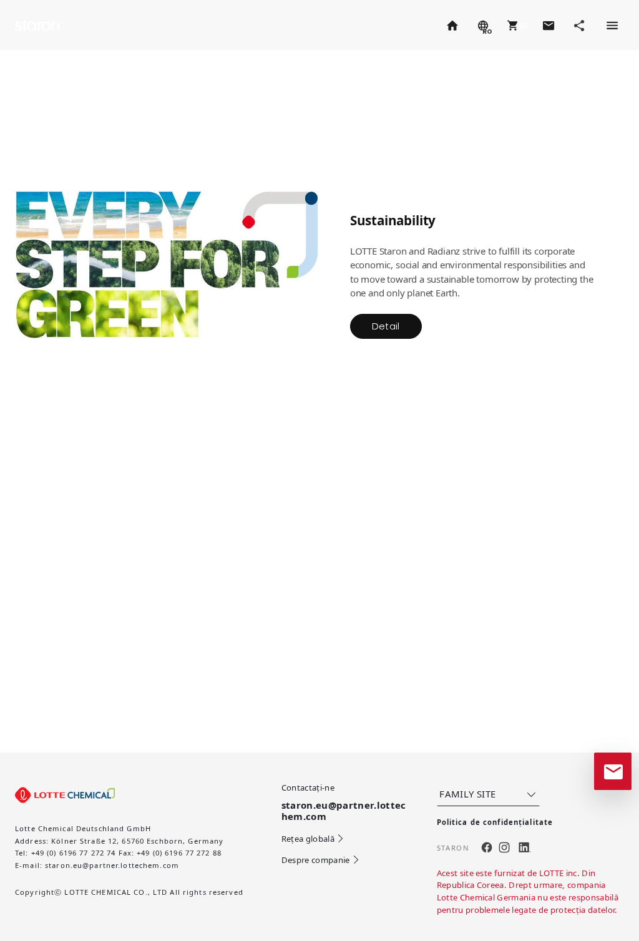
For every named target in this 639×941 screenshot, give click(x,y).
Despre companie (315, 859)
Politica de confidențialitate (495, 822)
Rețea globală (307, 838)
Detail (386, 326)
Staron (39, 24)
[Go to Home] (451, 24)
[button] (515, 24)
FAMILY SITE (467, 793)
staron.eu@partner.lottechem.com (112, 865)
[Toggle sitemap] (611, 24)
